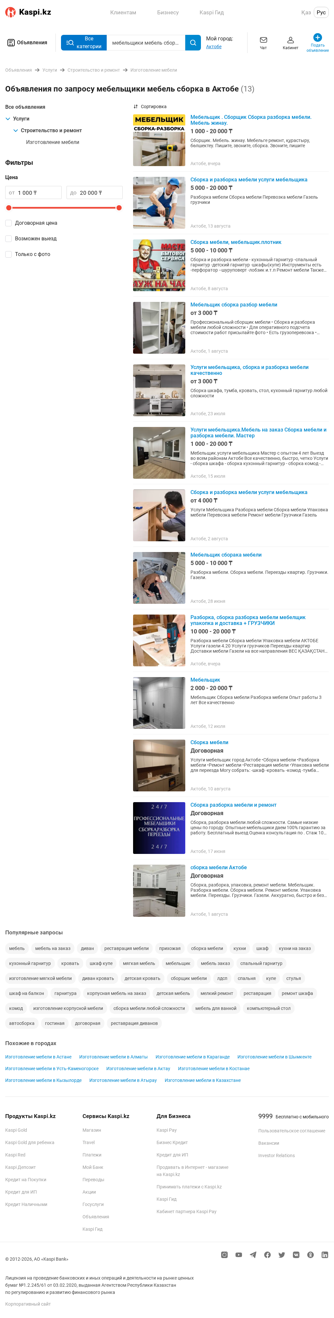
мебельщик (178, 963)
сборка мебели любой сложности (149, 1008)
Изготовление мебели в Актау (138, 1068)
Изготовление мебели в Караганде (193, 1056)
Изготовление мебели (52, 142)
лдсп (222, 978)
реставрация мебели (126, 948)
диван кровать (98, 978)
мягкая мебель (139, 963)
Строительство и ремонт (51, 130)
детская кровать (142, 978)
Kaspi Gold (16, 1130)
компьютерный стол (269, 1008)
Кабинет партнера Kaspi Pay (187, 1211)
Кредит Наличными (26, 1204)
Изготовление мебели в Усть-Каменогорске (52, 1068)
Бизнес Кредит (172, 1142)
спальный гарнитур (261, 963)
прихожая (170, 948)
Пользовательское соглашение (291, 1130)
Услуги (21, 119)
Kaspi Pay (167, 1130)
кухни (240, 948)
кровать (70, 963)
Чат (263, 48)
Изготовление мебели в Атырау (123, 1080)
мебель (17, 948)
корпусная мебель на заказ (116, 993)
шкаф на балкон (26, 993)
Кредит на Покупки (25, 1179)
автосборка (22, 1023)
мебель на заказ (52, 948)
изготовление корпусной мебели (68, 1008)
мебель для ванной (215, 1008)
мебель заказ (215, 963)
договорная (87, 1023)
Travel (89, 1142)
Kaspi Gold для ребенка (29, 1142)
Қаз (306, 12)
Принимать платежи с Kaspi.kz (189, 1186)
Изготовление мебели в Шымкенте (274, 1056)
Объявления (32, 42)
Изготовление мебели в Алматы (113, 1056)
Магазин (92, 1130)
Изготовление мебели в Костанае (214, 1068)
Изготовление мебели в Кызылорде (43, 1080)
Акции (89, 1192)
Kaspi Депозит (20, 1167)
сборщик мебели (189, 978)
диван (87, 948)
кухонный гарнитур (30, 963)
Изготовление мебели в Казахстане (203, 1080)
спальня (247, 978)
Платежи (92, 1154)
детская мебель (173, 993)
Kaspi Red (15, 1154)
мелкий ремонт (217, 993)
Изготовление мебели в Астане (38, 1056)
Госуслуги (93, 1204)
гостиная (55, 1023)
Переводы (93, 1179)
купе (271, 978)
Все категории (89, 42)
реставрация (257, 993)
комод (16, 1008)
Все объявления (25, 107)
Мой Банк (93, 1167)
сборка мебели (207, 948)
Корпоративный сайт (28, 1304)
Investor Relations (276, 1155)
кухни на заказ (295, 948)
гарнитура (65, 993)
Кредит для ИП (21, 1192)
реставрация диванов (134, 1023)
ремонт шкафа (297, 993)
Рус (321, 12)
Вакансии (268, 1143)
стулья (293, 978)
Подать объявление (318, 48)
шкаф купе (101, 963)
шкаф (262, 948)
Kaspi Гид (92, 1229)
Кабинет (290, 48)
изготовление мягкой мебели (40, 978)
